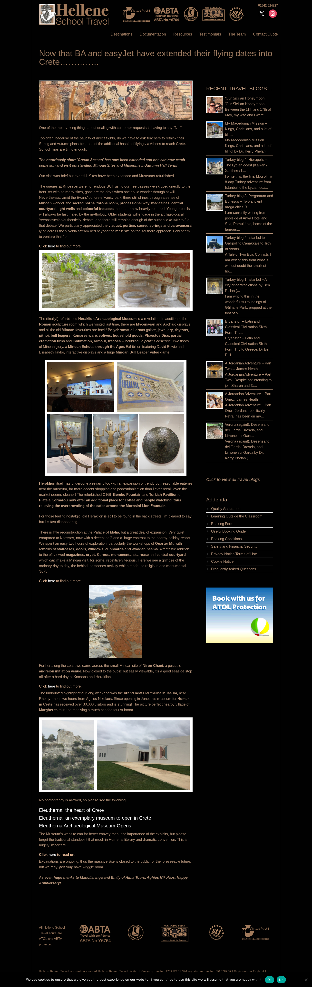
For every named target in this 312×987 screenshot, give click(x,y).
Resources (182, 34)
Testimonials (210, 34)
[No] (305, 979)
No (281, 980)
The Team (237, 34)
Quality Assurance (225, 509)
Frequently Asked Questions (233, 569)
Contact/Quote (265, 34)
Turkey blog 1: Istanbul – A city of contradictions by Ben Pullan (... (247, 285)
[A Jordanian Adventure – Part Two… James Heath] (214, 369)
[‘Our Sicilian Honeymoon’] (214, 104)
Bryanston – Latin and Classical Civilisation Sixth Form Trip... (246, 327)
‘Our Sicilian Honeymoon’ (245, 98)
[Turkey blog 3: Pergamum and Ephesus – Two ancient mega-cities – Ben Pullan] (214, 202)
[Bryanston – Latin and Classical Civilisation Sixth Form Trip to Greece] (214, 327)
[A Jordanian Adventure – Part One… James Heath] (214, 400)
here (52, 246)
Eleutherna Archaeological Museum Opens (85, 825)
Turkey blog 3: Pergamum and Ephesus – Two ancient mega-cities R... (249, 201)
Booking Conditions (226, 539)
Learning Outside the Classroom (237, 516)
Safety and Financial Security (234, 546)
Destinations (121, 34)
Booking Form (222, 524)
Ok (269, 980)
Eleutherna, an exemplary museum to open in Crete (95, 818)
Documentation (153, 34)
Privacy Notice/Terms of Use (234, 554)
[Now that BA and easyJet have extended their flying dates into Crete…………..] (116, 100)
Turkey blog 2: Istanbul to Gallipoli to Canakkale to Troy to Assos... (248, 243)
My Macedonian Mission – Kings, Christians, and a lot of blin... (248, 128)
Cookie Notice (222, 561)
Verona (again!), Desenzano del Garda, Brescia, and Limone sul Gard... (247, 430)
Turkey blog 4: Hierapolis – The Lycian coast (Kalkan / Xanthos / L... (246, 165)
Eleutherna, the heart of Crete (71, 810)
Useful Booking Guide (228, 531)
